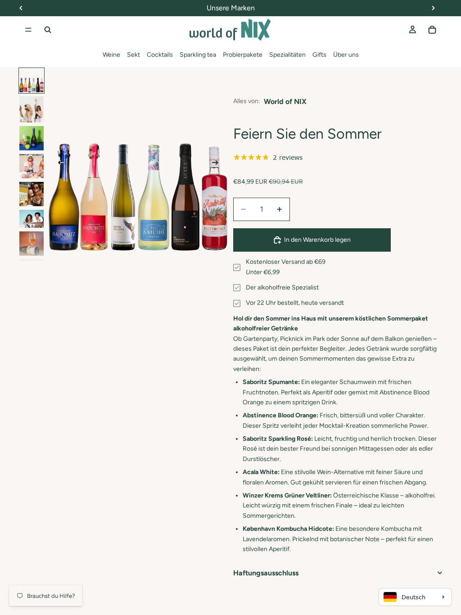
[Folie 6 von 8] (31, 219)
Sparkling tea (198, 55)
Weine (111, 55)
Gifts (319, 55)
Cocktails (160, 55)
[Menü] (28, 29)
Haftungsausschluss (265, 573)
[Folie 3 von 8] (31, 138)
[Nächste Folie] (218, 164)
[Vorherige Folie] (58, 164)
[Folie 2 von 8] (31, 109)
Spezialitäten (287, 55)
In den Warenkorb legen (317, 240)
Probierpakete (242, 55)
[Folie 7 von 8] (31, 243)
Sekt (133, 55)
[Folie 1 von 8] (31, 80)
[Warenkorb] (432, 30)
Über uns (346, 55)
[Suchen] (48, 30)
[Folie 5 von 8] (31, 194)
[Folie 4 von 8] (31, 166)
